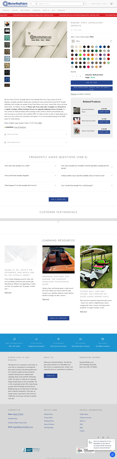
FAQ (81, 424)
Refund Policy (48, 414)
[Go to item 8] (7, 72)
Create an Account (85, 418)
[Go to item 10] (7, 86)
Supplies (15, 10)
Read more (8, 292)
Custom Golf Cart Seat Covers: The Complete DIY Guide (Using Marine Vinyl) (94, 294)
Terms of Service (49, 424)
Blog (81, 427)
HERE (40, 123)
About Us (46, 10)
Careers (82, 431)
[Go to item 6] (7, 58)
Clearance (36, 10)
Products (6, 10)
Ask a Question (58, 199)
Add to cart (91, 83)
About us (82, 421)
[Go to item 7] (7, 65)
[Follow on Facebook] (98, 437)
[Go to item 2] (7, 31)
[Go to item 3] (7, 38)
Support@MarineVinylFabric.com (23, 427)
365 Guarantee (48, 427)
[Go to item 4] (7, 45)
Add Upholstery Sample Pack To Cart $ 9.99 (92, 88)
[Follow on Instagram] (103, 437)
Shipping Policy (49, 421)
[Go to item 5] (7, 51)
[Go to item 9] (7, 79)
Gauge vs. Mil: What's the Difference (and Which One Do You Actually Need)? (19, 272)
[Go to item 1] (7, 24)
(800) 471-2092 (18, 414)
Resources (61, 10)
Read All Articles (58, 318)
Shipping (73, 94)
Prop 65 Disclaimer (20, 127)
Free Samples (25, 10)
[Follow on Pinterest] (108, 437)
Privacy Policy (48, 418)
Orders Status (84, 414)
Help (53, 10)
